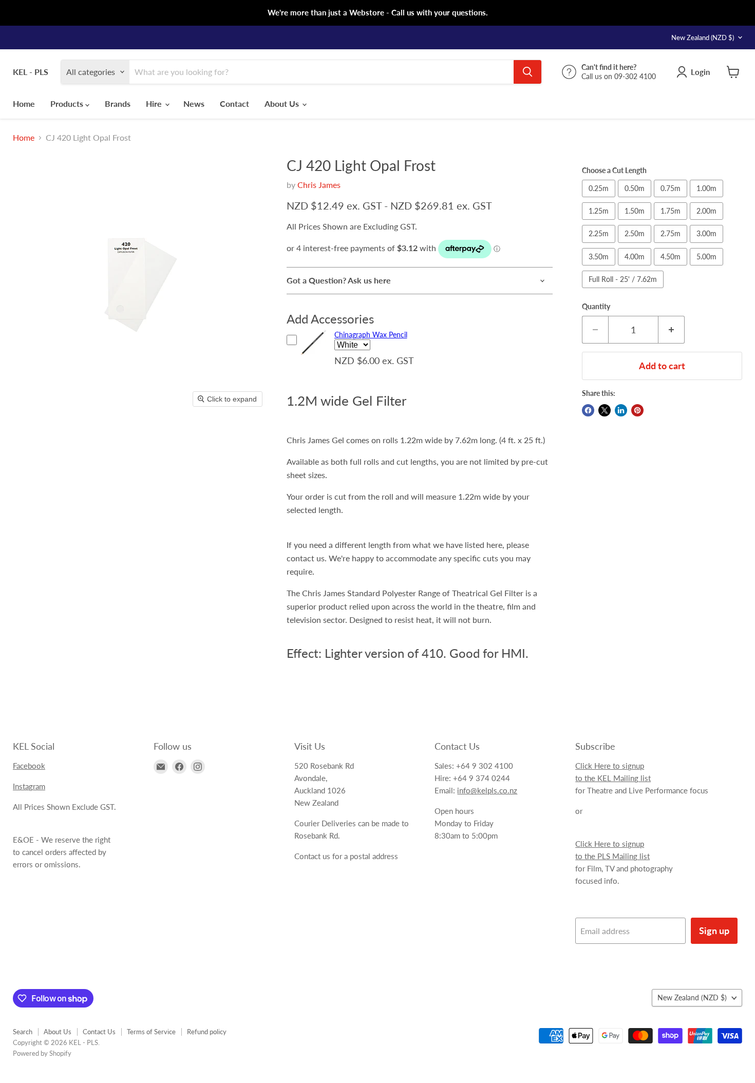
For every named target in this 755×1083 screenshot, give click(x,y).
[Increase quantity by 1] (671, 330)
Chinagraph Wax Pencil (370, 334)
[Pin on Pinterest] (637, 410)
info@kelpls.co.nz (487, 790)
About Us (283, 103)
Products (67, 103)
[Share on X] (604, 410)
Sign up (714, 930)
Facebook (29, 765)
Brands (117, 103)
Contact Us (99, 1032)
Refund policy (206, 1032)
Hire (155, 103)
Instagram (29, 786)
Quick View (313, 356)
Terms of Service (151, 1032)
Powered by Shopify (42, 1053)
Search (22, 1032)
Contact (234, 103)
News (193, 103)
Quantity (596, 306)
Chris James (319, 184)
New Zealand (702, 37)
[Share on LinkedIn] (621, 410)
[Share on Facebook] (588, 410)
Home (24, 103)
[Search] (527, 72)
